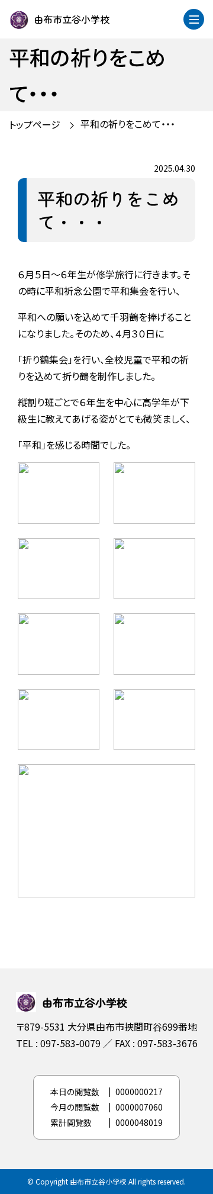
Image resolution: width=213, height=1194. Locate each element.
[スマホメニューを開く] (193, 19)
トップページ (34, 124)
